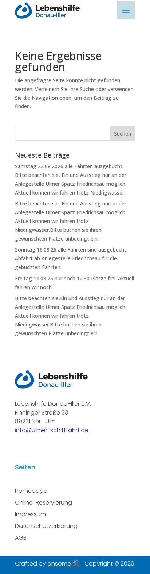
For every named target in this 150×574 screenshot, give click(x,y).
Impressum (30, 514)
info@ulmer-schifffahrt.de (51, 430)
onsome (59, 563)
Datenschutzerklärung (46, 526)
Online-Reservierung (43, 502)
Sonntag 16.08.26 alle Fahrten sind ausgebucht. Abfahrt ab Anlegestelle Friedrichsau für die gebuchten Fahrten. (71, 258)
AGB (21, 537)
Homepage (31, 491)
